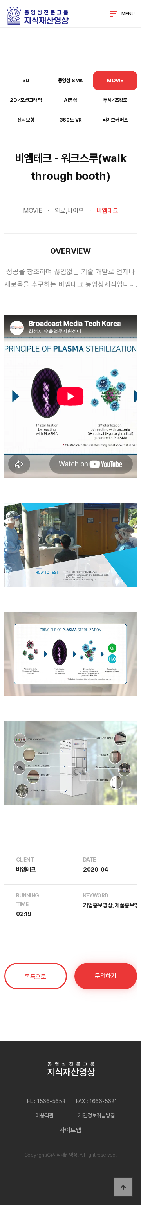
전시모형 (25, 120)
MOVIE (115, 80)
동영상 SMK (70, 80)
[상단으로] (123, 1187)
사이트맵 (70, 1130)
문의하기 (105, 976)
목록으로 (35, 976)
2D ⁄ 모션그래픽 (26, 100)
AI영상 (70, 100)
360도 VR (71, 120)
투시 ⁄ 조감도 (115, 100)
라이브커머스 (115, 120)
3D (26, 80)
